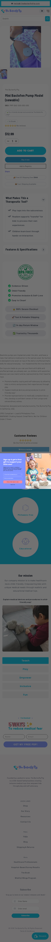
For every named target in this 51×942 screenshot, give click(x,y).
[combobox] (12, 474)
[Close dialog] (50, 454)
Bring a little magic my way (13, 481)
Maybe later (13, 484)
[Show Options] (21, 474)
